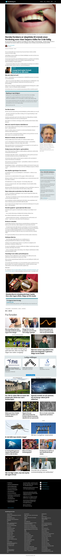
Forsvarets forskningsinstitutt (11, 525)
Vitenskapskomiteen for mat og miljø (47, 551)
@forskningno (45, 482)
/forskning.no (44, 484)
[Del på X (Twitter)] (7, 311)
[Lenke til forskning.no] (22, 1)
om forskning (14, 308)
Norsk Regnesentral (27, 543)
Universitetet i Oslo (44, 541)
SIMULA (43, 520)
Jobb (52, 1)
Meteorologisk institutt (10, 545)
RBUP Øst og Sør (44, 516)
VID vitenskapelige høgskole (46, 549)
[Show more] (22, 107)
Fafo (7, 521)
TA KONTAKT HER (10, 302)
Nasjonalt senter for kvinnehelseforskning (30, 527)
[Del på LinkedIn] (9, 311)
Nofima (25, 531)
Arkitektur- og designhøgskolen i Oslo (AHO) (14, 515)
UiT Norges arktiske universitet (46, 536)
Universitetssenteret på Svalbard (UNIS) (48, 545)
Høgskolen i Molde (10, 532)
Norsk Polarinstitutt (27, 542)
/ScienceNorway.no (45, 488)
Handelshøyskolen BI (10, 529)
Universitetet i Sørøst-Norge (46, 544)
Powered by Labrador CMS (30, 555)
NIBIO (8, 548)
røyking (23, 308)
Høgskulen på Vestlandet (11, 536)
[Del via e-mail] (11, 311)
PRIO (42, 515)
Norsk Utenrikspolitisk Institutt (29, 546)
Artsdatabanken (9, 516)
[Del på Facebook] (6, 311)
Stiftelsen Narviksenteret (45, 529)
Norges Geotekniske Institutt (28, 535)
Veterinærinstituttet (45, 548)
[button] (7, 366)
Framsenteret (9, 526)
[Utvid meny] (55, 1)
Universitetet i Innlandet (45, 540)
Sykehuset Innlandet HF (45, 532)
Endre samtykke (11, 507)
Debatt (41, 1)
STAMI (43, 526)
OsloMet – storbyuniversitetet (28, 550)
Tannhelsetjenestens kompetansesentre (48, 533)
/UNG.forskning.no (45, 486)
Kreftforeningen (9, 541)
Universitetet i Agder (45, 537)
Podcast (48, 1)
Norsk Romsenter (27, 545)
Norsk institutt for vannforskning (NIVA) (30, 549)
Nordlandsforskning (27, 534)
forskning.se (45, 198)
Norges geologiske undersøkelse (29, 539)
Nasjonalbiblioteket (27, 521)
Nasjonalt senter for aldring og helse (29, 525)
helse (20, 308)
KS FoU (8, 540)
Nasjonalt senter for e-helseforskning (30, 526)
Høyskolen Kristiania (10, 537)
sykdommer (8, 308)
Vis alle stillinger (30, 375)
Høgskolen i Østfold (10, 533)
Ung (45, 1)
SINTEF (43, 521)
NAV (7, 546)
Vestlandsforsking (44, 547)
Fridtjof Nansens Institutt (11, 528)
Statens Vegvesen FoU (45, 528)
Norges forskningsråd (27, 538)
